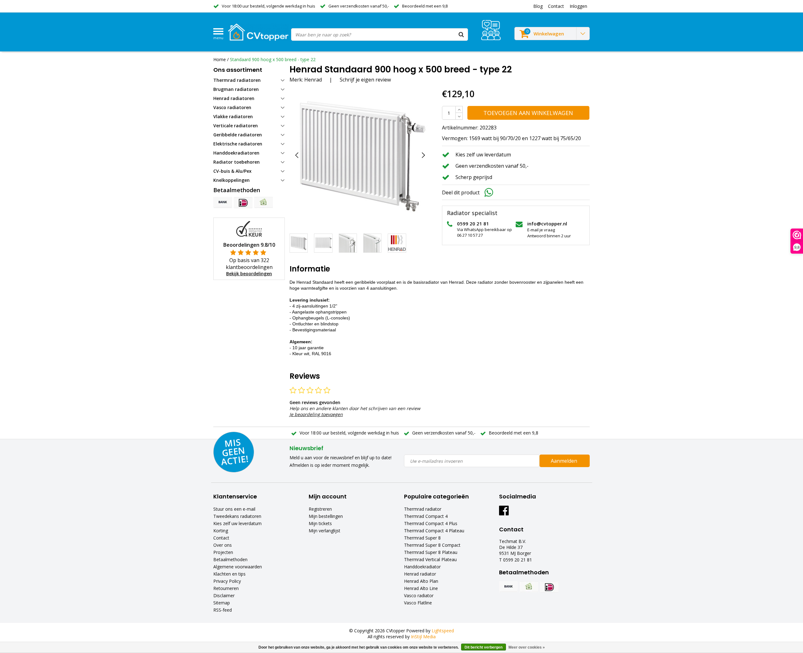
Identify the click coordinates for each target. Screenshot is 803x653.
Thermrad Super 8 (422, 538)
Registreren (320, 509)
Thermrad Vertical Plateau (430, 559)
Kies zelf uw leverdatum (237, 523)
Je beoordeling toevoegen (316, 414)
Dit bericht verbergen (484, 647)
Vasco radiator (418, 595)
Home (219, 59)
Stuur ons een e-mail (234, 509)
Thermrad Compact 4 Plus (430, 523)
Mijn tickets (320, 523)
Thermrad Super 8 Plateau (430, 552)
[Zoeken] (461, 34)
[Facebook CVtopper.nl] (504, 513)
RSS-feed (222, 610)
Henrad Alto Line (421, 588)
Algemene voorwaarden (237, 567)
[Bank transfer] (222, 202)
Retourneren (226, 588)
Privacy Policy (227, 581)
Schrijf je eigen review (365, 79)
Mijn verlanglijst (324, 531)
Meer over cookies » (526, 647)
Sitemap (221, 603)
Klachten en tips (229, 574)
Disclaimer (224, 595)
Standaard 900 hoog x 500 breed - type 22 (273, 59)
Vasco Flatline (418, 603)
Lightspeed (443, 631)
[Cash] (263, 202)
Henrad (313, 79)
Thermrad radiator (422, 509)
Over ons (222, 545)
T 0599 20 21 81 (515, 560)
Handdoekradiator (422, 567)
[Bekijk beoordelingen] (491, 30)
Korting (220, 531)
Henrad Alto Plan (421, 581)
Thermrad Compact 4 (426, 516)
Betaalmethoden (230, 559)
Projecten (223, 552)
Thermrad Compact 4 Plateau (434, 531)
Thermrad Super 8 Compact (432, 545)
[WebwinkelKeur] (249, 228)
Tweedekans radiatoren (237, 516)
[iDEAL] (243, 202)
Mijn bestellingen (326, 516)
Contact (221, 538)
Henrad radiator (420, 574)
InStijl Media (423, 637)
